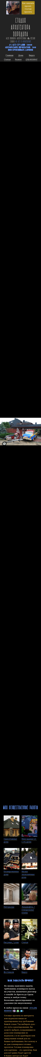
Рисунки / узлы (11, 942)
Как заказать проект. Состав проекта (28, 7)
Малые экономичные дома (28, 874)
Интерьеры (9, 907)
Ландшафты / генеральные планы (28, 910)
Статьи (25, 942)
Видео (24, 972)
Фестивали (9, 972)
